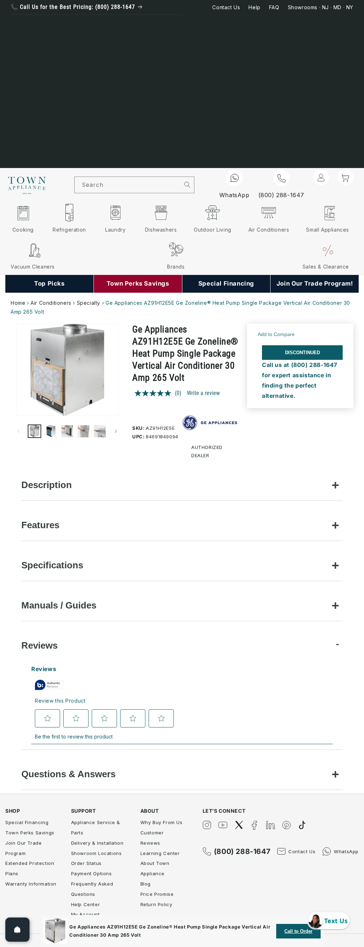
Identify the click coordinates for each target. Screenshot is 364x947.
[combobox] (128, 185)
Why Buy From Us (161, 822)
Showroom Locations (96, 853)
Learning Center (160, 853)
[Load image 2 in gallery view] (50, 431)
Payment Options (91, 873)
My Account (85, 914)
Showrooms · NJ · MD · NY (320, 7)
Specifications (52, 565)
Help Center (85, 904)
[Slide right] (116, 431)
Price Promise (157, 894)
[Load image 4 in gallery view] (83, 431)
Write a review (203, 393)
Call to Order (298, 931)
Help (254, 7)
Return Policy (156, 904)
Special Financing (26, 822)
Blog (145, 884)
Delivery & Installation (97, 843)
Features (40, 525)
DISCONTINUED (302, 352)
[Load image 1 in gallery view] (34, 431)
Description (46, 485)
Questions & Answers (68, 774)
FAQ (274, 7)
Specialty (88, 303)
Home (18, 303)
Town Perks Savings (29, 832)
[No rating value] (154, 393)
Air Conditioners (51, 303)
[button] (345, 177)
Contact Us (226, 7)
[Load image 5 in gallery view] (99, 431)
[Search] (187, 185)
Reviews (39, 645)
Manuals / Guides (58, 605)
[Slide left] (18, 431)
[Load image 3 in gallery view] (67, 431)
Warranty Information (31, 884)
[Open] (17, 930)
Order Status (86, 863)
